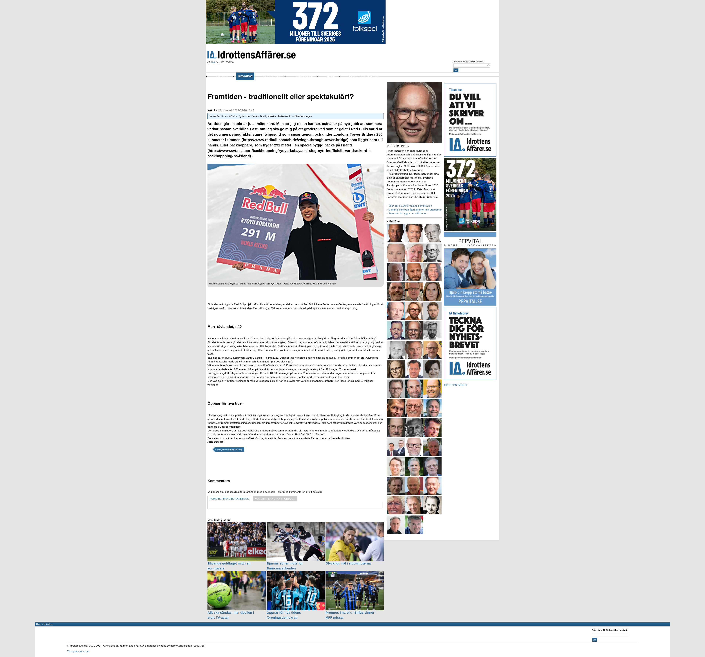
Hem (38, 624)
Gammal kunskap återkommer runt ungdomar (415, 209)
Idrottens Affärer (251, 55)
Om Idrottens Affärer (365, 76)
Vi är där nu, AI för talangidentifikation (410, 205)
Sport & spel (271, 76)
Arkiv (331, 76)
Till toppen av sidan (78, 651)
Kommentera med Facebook (229, 498)
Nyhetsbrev (304, 76)
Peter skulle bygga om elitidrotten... (408, 213)
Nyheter (222, 76)
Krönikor (245, 76)
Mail (213, 62)
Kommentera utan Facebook (275, 498)
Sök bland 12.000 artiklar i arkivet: (468, 61)
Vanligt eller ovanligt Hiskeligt (229, 449)
